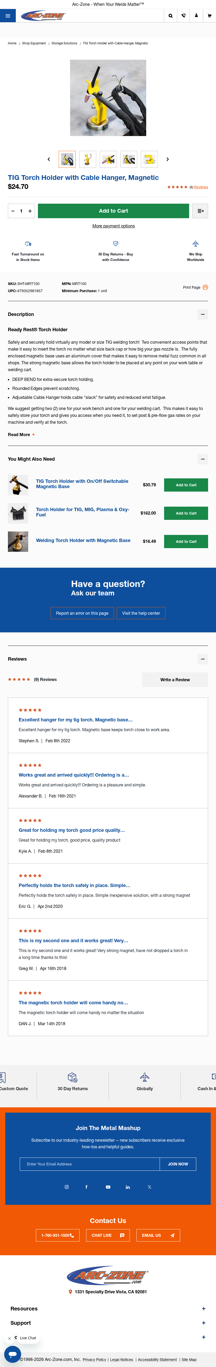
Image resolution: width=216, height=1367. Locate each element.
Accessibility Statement (158, 1359)
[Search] (170, 15)
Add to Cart (186, 485)
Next (167, 159)
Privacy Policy (94, 1359)
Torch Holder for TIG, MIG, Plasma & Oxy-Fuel (82, 512)
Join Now (178, 1164)
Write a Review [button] (175, 679)
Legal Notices (122, 1359)
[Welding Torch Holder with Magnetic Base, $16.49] (18, 541)
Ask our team (93, 593)
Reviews (201, 187)
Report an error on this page (82, 613)
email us (151, 1235)
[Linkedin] (128, 1187)
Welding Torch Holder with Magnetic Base (83, 540)
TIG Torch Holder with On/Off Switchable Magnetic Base (82, 484)
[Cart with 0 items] (209, 15)
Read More (19, 434)
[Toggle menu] (8, 15)
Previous (48, 159)
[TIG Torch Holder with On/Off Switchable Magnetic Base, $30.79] (18, 485)
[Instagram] (67, 1187)
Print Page (191, 287)
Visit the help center (141, 613)
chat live (102, 1235)
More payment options (113, 225)
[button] (72, 1079)
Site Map (189, 1359)
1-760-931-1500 (55, 1235)
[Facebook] (86, 1187)
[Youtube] (108, 1187)
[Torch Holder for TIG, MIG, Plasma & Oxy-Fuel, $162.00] (18, 513)
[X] (149, 1187)
